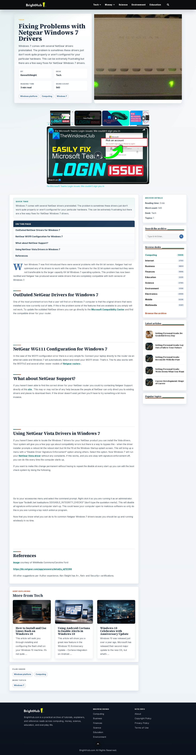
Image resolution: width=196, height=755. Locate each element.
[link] (51, 130)
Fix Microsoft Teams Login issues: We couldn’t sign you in (87, 130)
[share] (143, 129)
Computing (47, 96)
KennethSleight (29, 75)
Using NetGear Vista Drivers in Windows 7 (37, 249)
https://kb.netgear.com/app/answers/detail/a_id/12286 (42, 569)
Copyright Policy (143, 718)
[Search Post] (181, 236)
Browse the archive (155, 313)
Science (123, 4)
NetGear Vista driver (30, 455)
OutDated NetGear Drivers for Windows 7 (37, 230)
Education (155, 4)
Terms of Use (142, 727)
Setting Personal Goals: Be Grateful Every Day (169, 334)
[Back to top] (98, 744)
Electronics (164, 294)
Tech (21, 20)
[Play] (48, 124)
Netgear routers (71, 363)
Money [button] (109, 4)
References (21, 255)
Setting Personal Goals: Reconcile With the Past (167, 358)
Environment (139, 4)
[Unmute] (51, 124)
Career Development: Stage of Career (169, 382)
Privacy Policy (142, 723)
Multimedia (164, 305)
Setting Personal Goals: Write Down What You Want (169, 370)
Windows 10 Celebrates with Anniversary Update (114, 631)
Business (164, 266)
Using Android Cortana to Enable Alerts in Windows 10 (74, 631)
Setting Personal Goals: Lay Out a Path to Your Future (169, 346)
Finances (164, 271)
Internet (164, 260)
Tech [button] (96, 4)
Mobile (164, 299)
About (138, 714)
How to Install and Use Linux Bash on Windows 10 (31, 631)
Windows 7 (62, 96)
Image (16, 562)
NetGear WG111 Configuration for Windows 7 (39, 236)
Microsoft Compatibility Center (107, 309)
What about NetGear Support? (31, 243)
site (30, 389)
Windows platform (28, 96)
